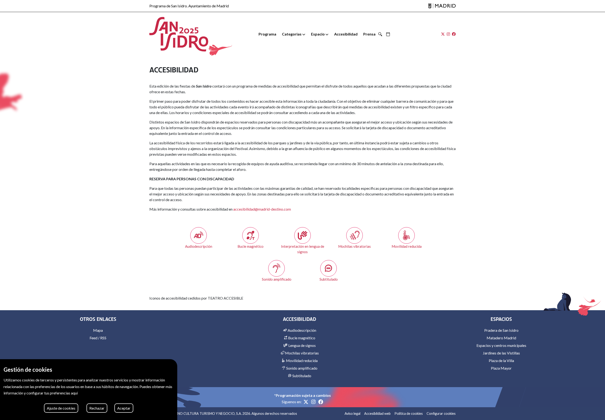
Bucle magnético (301, 338)
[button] (293, 34)
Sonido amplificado (301, 368)
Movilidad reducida (301, 360)
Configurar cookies (441, 413)
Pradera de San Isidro (501, 330)
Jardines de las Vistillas (501, 353)
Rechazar (96, 408)
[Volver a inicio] (178, 34)
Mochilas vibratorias (301, 353)
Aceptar (123, 408)
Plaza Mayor (501, 368)
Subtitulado (301, 375)
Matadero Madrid (501, 338)
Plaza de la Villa (501, 360)
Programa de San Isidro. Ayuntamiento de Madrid (189, 6)
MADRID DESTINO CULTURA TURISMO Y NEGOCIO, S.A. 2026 (201, 413)
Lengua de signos (302, 345)
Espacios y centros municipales (501, 345)
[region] (88, 389)
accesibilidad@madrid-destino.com (262, 209)
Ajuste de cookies (61, 408)
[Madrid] (442, 6)
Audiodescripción (301, 330)
